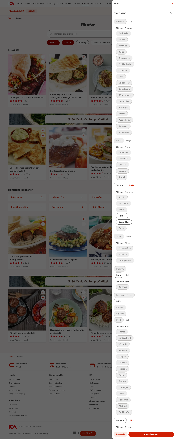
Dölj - (131, 21)
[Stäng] (172, 3)
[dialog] (144, 219)
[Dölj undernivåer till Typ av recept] (171, 13)
